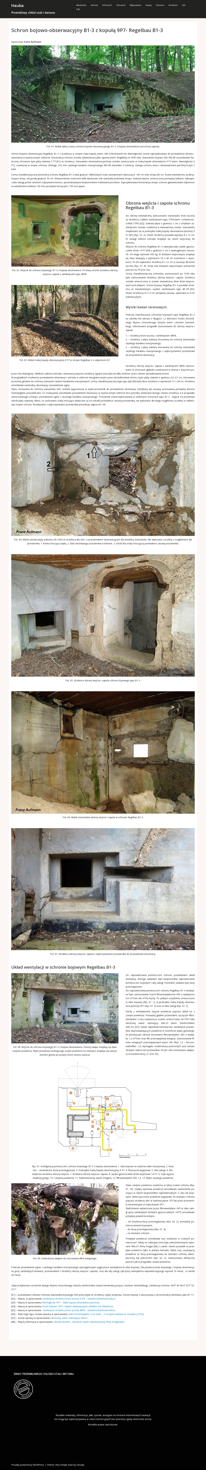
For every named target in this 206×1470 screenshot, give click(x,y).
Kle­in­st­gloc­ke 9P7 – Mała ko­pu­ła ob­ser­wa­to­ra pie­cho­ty (70, 1302)
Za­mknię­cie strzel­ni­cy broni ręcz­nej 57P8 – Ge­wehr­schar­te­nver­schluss (79, 1298)
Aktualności (81, 5)
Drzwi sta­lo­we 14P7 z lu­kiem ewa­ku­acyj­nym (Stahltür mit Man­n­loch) (77, 1306)
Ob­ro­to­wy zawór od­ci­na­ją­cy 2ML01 (69, 1317)
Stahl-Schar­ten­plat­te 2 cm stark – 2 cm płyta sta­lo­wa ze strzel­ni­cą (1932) (106, 1314)
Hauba (17, 5)
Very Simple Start (64, 1464)
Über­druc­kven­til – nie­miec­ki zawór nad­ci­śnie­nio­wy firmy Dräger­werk (89, 1321)
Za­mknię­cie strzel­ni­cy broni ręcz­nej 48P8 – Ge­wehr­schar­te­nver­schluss (79, 1310)
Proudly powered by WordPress (27, 1464)
